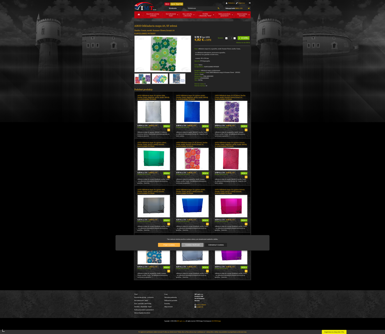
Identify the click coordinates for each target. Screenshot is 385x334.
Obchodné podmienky (170, 297)
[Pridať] (226, 38)
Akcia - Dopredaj (176, 4)
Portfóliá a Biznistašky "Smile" (143, 306)
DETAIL (166, 126)
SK (250, 3)
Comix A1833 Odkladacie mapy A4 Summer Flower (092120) (223, 72)
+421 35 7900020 (201, 305)
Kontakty (167, 303)
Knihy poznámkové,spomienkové (224, 15)
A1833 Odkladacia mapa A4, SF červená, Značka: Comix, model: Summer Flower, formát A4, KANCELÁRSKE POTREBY (192, 144)
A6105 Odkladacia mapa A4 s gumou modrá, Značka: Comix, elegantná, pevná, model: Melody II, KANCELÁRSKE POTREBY (192, 97)
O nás (166, 294)
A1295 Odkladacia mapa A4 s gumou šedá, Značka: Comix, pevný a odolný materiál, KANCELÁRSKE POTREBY (151, 191)
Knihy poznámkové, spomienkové (144, 310)
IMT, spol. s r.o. (145, 6)
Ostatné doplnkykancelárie (242, 15)
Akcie (167, 4)
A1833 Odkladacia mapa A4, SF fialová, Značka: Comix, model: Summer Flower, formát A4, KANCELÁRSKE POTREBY (230, 97)
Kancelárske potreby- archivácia (152, 15)
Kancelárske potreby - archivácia (144, 297)
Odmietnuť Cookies (216, 245)
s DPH (234, 8)
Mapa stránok (168, 306)
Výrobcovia (173, 8)
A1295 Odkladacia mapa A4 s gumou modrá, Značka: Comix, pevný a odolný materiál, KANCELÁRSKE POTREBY (190, 191)
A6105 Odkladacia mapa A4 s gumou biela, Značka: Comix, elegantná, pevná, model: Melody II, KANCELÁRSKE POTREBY (153, 97)
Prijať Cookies (169, 245)
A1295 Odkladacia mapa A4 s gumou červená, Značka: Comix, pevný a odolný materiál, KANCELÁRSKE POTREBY (230, 191)
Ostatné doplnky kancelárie (142, 313)
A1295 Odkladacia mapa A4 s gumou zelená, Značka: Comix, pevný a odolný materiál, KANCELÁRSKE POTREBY (151, 144)
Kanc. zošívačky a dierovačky (142, 303)
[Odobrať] (235, 38)
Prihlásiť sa (231, 3)
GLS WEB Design (216, 321)
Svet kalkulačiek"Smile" (171, 15)
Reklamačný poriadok (170, 300)
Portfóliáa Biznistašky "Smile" (205, 15)
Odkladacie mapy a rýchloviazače (210, 70)
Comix (202, 74)
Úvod (135, 294)
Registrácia (241, 3)
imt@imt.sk (199, 307)
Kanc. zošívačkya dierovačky (187, 15)
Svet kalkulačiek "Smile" (141, 300)
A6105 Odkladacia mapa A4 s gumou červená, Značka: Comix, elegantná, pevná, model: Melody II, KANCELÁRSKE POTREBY (231, 144)
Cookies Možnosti (192, 245)
